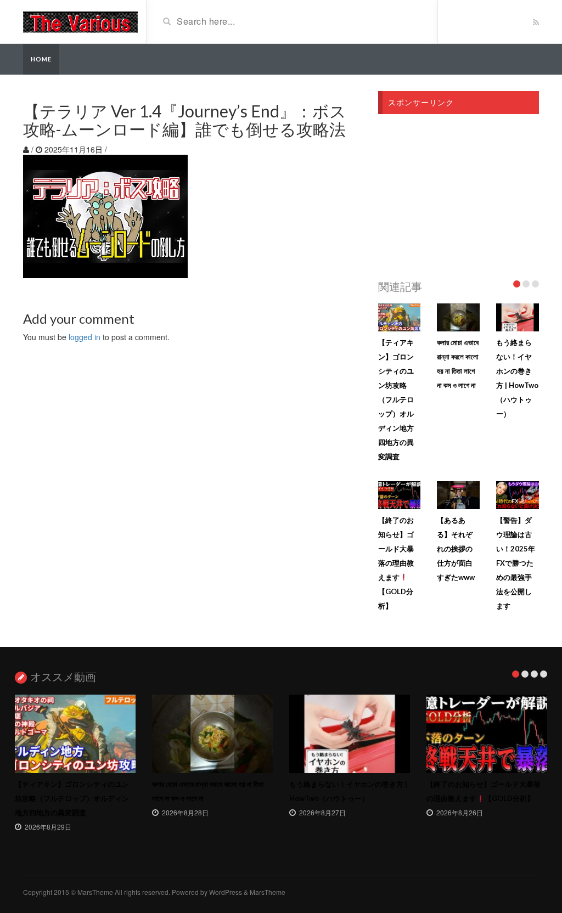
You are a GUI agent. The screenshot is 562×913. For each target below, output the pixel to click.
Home (41, 59)
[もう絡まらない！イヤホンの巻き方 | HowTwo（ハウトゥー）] (349, 734)
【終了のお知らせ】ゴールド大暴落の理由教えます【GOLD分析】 (396, 563)
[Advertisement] (458, 193)
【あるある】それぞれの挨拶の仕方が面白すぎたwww (456, 549)
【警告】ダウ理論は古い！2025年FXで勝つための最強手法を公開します (515, 563)
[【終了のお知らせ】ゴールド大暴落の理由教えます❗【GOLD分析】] (486, 734)
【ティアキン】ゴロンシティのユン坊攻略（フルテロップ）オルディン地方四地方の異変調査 (396, 399)
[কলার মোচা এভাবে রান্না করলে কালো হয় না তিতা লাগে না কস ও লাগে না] (212, 734)
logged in (84, 336)
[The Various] (80, 20)
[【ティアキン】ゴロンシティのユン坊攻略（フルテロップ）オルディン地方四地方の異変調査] (75, 734)
